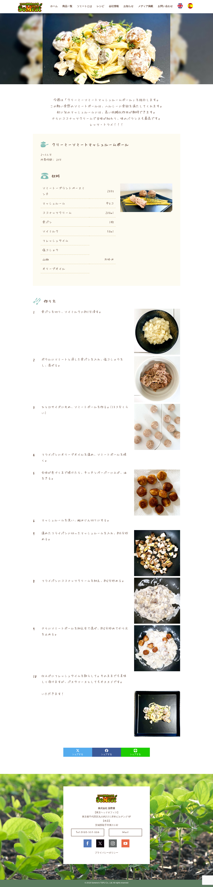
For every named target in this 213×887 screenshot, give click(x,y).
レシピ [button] (100, 6)
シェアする (77, 754)
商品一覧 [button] (67, 6)
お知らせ (128, 6)
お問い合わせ (165, 6)
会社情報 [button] (114, 6)
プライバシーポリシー (106, 852)
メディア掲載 (145, 6)
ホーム (54, 6)
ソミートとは (84, 6)
